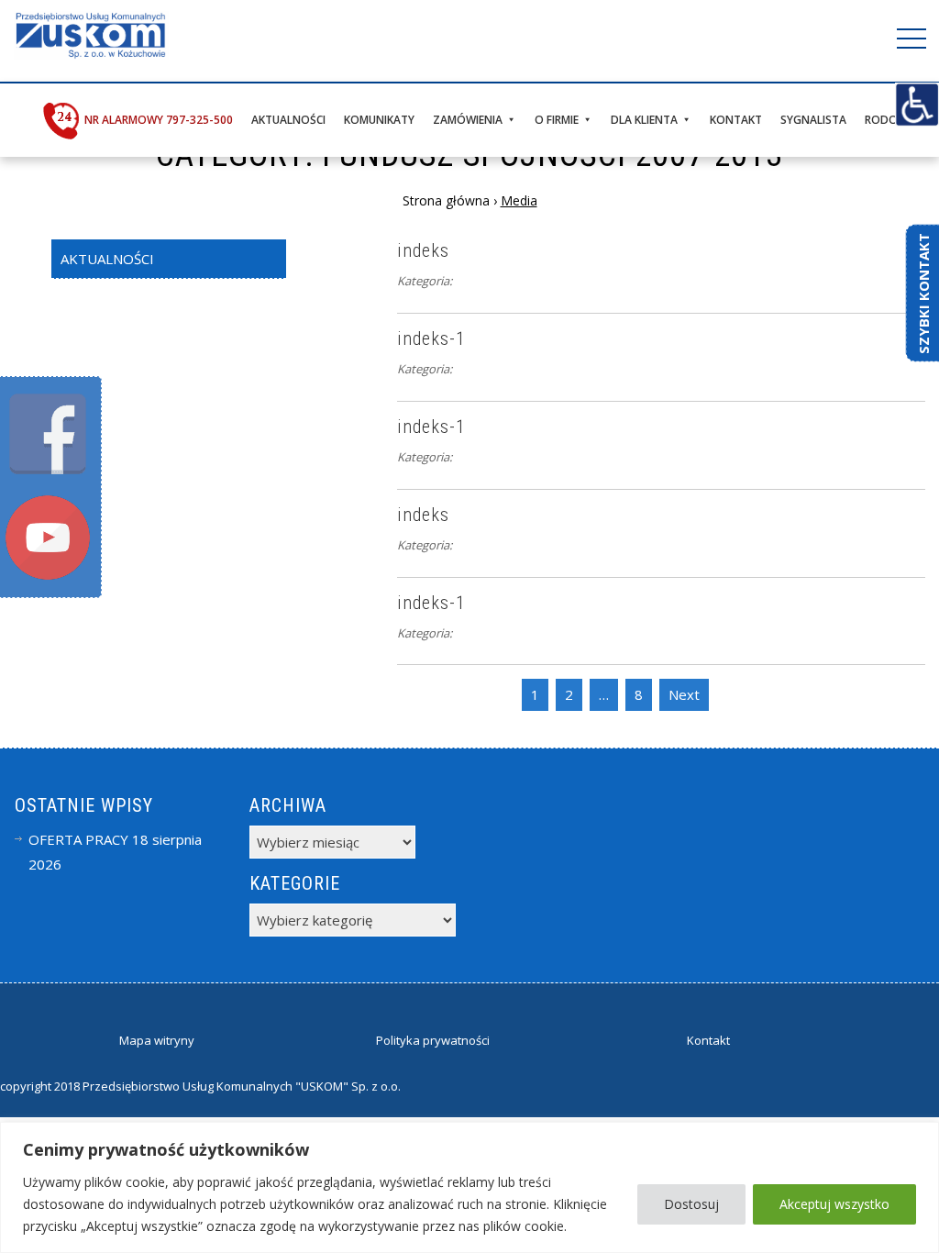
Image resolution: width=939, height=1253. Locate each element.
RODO (881, 120)
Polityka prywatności (433, 1040)
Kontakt (736, 120)
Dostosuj (691, 1204)
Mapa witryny (156, 1040)
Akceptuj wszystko (834, 1204)
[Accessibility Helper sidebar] (917, 105)
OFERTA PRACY (78, 839)
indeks (423, 250)
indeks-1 (431, 338)
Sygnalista (813, 120)
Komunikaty (379, 120)
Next (684, 694)
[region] (469, 1187)
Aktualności (288, 120)
